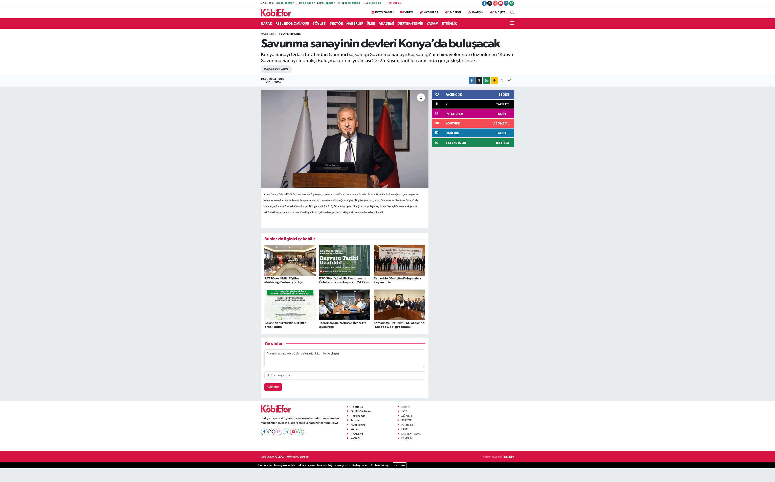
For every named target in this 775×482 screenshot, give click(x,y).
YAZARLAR (431, 12)
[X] (271, 432)
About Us (357, 406)
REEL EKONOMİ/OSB (292, 23)
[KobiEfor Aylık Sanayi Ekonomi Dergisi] (276, 12)
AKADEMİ (386, 23)
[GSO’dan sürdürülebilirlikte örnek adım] (290, 304)
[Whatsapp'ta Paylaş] (486, 80)
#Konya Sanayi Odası (276, 69)
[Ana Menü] (512, 23)
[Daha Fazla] (494, 80)
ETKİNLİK (449, 23)
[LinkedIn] (286, 432)
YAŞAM (432, 23)
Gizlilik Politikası (361, 411)
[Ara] (512, 12)
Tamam (399, 465)
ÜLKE (371, 23)
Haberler (267, 33)
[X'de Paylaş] (478, 80)
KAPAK (266, 23)
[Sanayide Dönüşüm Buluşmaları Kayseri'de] (399, 260)
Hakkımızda (358, 415)
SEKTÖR (336, 23)
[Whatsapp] (300, 432)
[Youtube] (293, 432)
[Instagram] (278, 432)
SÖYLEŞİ (319, 23)
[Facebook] (264, 432)
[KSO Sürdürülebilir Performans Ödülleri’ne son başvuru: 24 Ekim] (344, 260)
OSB (404, 411)
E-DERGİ (455, 12)
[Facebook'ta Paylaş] (472, 80)
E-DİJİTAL (501, 12)
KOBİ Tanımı (358, 424)
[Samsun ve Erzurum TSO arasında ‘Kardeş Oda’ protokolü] (399, 304)
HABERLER (354, 23)
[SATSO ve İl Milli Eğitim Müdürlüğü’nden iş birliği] (290, 260)
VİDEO (408, 12)
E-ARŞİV (477, 12)
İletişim (355, 420)
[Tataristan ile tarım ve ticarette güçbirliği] (344, 304)
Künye (355, 429)
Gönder (273, 387)
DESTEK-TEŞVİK (410, 23)
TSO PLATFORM (290, 33)
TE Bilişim (508, 456)
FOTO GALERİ (384, 12)
